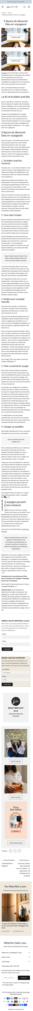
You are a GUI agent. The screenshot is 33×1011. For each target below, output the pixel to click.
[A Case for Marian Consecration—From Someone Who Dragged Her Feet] (16, 907)
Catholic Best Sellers (16, 843)
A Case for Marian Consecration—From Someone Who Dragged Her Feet (15, 926)
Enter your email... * (9, 977)
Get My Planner (16, 761)
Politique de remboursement (16, 1009)
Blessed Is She (11, 992)
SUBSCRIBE (7, 649)
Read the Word (16, 797)
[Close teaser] (5, 497)
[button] (2, 505)
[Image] (15, 743)
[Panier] (29, 7)
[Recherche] (24, 7)
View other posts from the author (16, 715)
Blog (9, 13)
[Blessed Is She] (12, 6)
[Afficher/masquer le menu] (3, 7)
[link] (10, 851)
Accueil (4, 13)
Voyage (3, 73)
